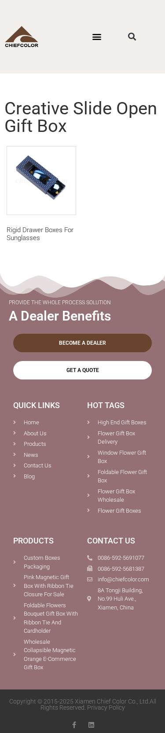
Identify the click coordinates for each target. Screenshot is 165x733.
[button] (97, 36)
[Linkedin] (91, 725)
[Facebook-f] (74, 725)
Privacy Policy (106, 707)
